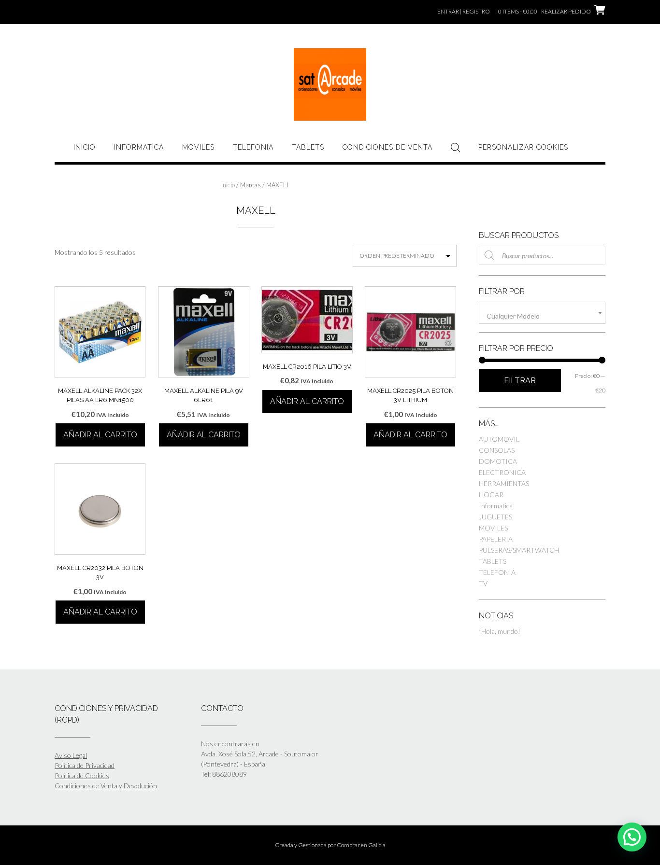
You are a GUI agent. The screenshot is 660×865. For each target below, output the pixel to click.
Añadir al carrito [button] (100, 434)
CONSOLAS (497, 450)
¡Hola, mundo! (499, 631)
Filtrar (520, 380)
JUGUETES (495, 517)
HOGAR (491, 494)
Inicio (84, 147)
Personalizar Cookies (523, 147)
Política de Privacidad (85, 765)
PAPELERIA (496, 539)
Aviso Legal (71, 755)
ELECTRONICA (502, 472)
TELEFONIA (253, 147)
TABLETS (308, 147)
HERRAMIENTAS (504, 483)
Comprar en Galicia (361, 845)
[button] (631, 837)
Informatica (139, 147)
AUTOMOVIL (499, 439)
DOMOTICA (498, 461)
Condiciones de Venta (387, 147)
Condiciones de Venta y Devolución (106, 785)
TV (483, 583)
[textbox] (542, 316)
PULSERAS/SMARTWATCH (519, 550)
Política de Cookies (82, 775)
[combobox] (542, 313)
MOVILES (198, 147)
